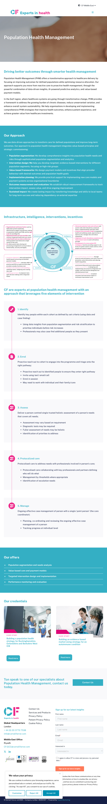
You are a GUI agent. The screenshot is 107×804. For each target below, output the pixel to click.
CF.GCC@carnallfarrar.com (17, 746)
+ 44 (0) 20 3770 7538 (15, 730)
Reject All (34, 793)
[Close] (59, 773)
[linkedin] (10, 752)
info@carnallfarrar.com (15, 734)
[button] (53, 565)
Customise (17, 793)
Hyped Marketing (63, 800)
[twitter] (5, 752)
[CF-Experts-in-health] (30, 11)
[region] (34, 785)
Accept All (50, 793)
